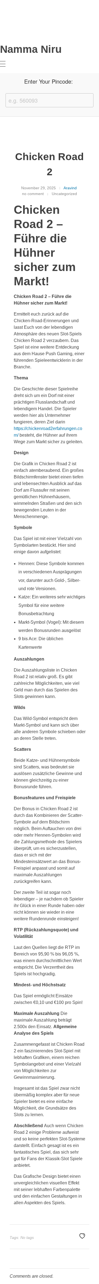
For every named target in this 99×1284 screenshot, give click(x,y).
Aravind (70, 188)
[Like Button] (82, 1236)
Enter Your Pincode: (48, 81)
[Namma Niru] (9, 25)
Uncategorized (64, 193)
